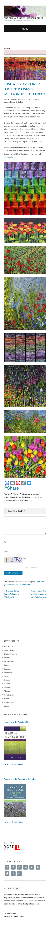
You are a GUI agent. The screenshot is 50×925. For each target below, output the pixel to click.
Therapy (7, 691)
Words (6, 706)
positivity (13, 500)
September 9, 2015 (24, 99)
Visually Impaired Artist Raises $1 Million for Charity (24, 89)
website (10, 157)
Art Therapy (15, 494)
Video (6, 698)
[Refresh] (24, 558)
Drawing (12, 497)
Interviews (8, 672)
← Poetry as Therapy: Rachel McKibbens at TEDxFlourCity (11, 594)
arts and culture (29, 494)
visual (26, 500)
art (9, 494)
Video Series (9, 702)
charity (38, 494)
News (6, 676)
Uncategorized (9, 694)
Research (8, 683)
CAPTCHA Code (32, 567)
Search (7, 48)
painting (7, 500)
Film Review (9, 661)
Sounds (7, 687)
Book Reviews (9, 650)
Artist (22, 494)
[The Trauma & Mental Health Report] (25, 13)
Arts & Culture (17, 102)
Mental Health (27, 497)
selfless (20, 500)
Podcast (7, 680)
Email (6, 551)
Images (18, 497)
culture (6, 497)
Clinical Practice (10, 654)
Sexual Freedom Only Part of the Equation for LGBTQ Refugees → (38, 594)
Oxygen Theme (18, 916)
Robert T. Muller (10, 99)
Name (6, 542)
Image (6, 665)
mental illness (37, 497)
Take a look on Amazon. (13, 764)
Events (7, 657)
